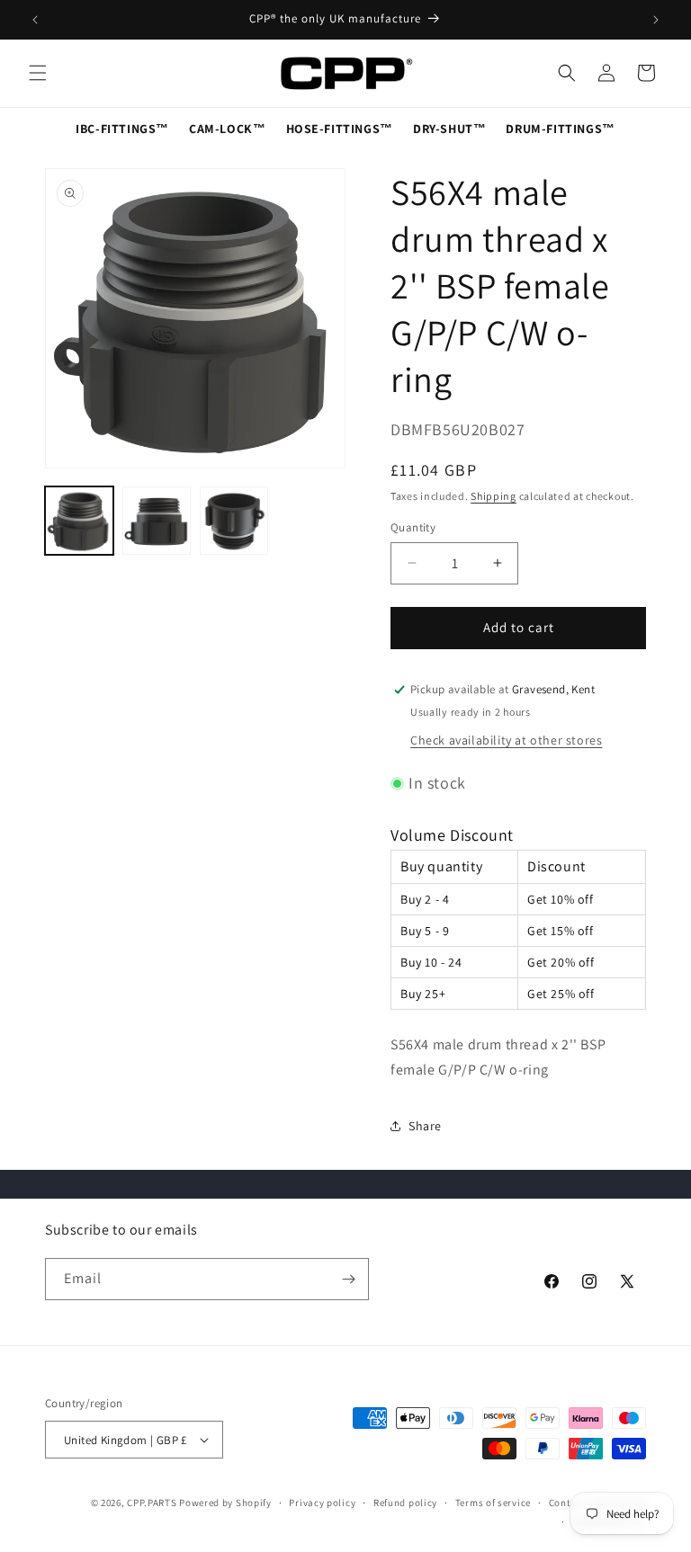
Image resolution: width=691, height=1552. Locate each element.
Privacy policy (322, 1502)
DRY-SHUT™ (449, 128)
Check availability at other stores (506, 740)
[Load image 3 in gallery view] (234, 520)
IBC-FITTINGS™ (122, 128)
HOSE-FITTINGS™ (339, 128)
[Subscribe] (348, 1279)
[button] (38, 73)
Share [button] (425, 1126)
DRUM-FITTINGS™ (560, 128)
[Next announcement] (656, 20)
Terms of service (493, 1502)
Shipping (493, 496)
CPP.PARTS (151, 1502)
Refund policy (405, 1502)
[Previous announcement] (35, 20)
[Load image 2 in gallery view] (156, 520)
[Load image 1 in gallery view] (79, 520)
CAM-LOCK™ (227, 128)
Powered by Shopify (225, 1502)
